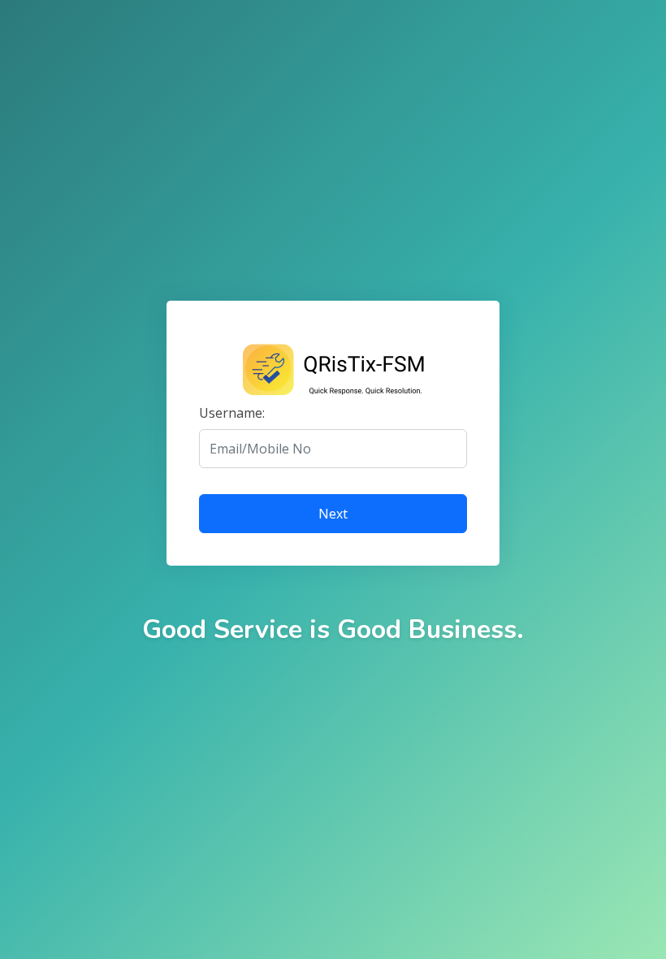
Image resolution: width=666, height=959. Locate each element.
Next (333, 514)
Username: (232, 413)
